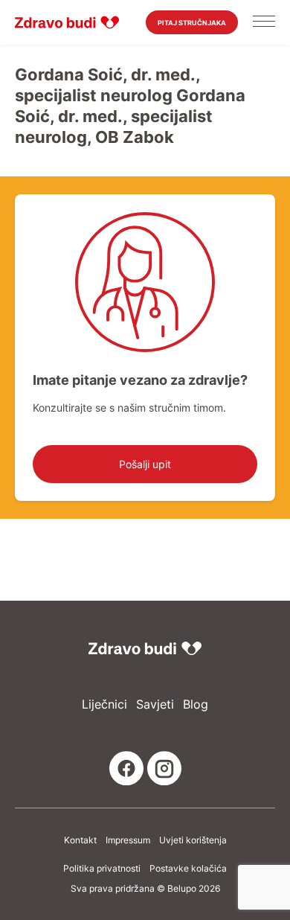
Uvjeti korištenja (193, 840)
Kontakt (80, 840)
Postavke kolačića (188, 868)
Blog (195, 704)
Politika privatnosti (102, 868)
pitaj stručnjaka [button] (192, 23)
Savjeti (155, 704)
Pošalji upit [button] (145, 464)
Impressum (128, 840)
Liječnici (104, 704)
